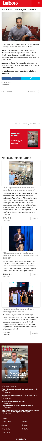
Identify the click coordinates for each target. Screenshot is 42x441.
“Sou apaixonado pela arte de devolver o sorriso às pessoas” (19, 188)
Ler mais (35, 218)
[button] (38, 3)
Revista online (6, 421)
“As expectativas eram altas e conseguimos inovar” (18, 310)
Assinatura (5, 425)
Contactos (25, 425)
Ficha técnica (6, 429)
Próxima (32, 91)
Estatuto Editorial (7, 433)
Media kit (25, 421)
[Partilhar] (11, 78)
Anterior (7, 91)
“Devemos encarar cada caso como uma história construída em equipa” (20, 255)
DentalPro (25, 429)
